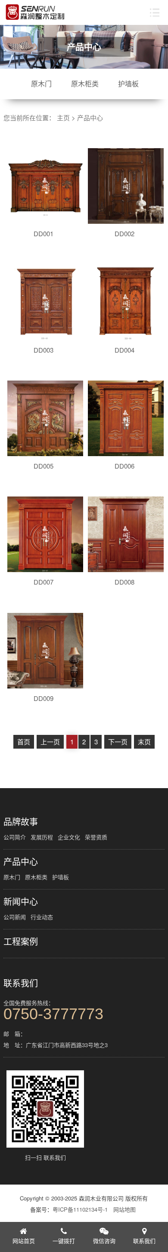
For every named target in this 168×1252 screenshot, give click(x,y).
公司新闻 (14, 917)
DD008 (124, 581)
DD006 (124, 465)
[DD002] (126, 186)
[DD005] (45, 418)
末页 (144, 741)
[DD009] (45, 650)
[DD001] (45, 186)
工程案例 (20, 941)
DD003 (43, 349)
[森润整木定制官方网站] (35, 12)
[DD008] (126, 534)
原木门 (41, 83)
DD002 (124, 233)
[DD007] (45, 534)
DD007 (43, 581)
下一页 (118, 741)
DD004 (124, 349)
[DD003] (45, 302)
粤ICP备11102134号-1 (80, 1209)
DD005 (43, 465)
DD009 (43, 698)
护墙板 (128, 83)
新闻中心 (20, 901)
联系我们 (20, 983)
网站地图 (124, 1209)
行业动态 (42, 917)
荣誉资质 (96, 837)
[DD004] (126, 302)
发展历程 (42, 837)
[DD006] (126, 418)
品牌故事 (20, 821)
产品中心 (90, 117)
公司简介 (14, 837)
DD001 (43, 233)
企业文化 (69, 837)
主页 (63, 117)
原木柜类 (85, 83)
